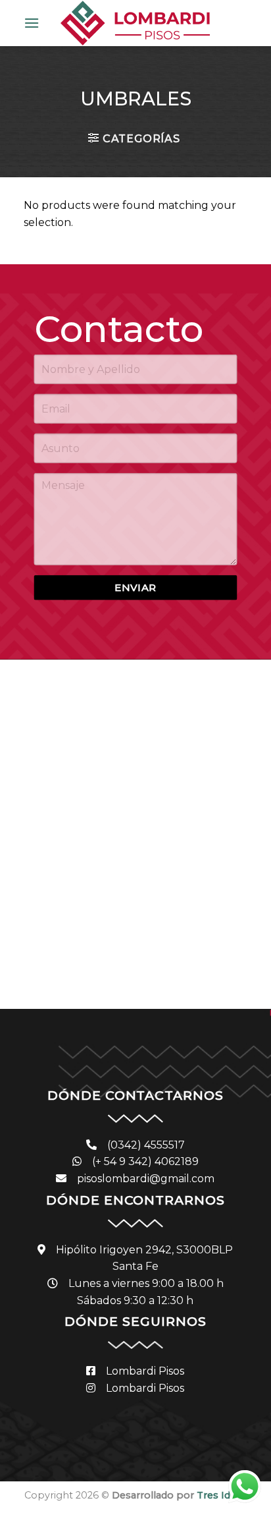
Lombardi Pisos (145, 1371)
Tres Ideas (222, 1495)
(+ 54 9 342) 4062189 (145, 1161)
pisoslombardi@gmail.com (145, 1178)
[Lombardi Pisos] (135, 23)
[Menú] (31, 23)
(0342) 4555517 (146, 1145)
